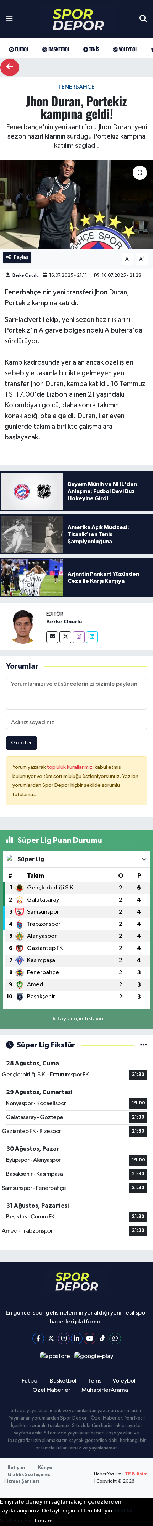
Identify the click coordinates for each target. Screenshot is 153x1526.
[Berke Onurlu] (23, 626)
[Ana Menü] (9, 19)
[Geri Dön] (10, 67)
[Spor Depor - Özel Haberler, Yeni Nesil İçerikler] (78, 19)
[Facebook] (38, 1338)
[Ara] (143, 19)
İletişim (16, 1467)
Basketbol (58, 49)
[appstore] (55, 1358)
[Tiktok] (102, 1338)
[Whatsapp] (115, 1338)
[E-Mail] (52, 637)
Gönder (21, 743)
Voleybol (127, 49)
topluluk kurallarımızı (71, 767)
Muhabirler (96, 1390)
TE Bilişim (136, 1474)
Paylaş (21, 257)
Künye (45, 1467)
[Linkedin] (92, 637)
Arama (119, 1390)
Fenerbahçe (77, 87)
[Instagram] (79, 637)
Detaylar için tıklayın (76, 1019)
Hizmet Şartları (21, 1481)
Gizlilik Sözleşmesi (29, 1475)
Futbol (21, 49)
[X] (51, 1338)
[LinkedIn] (77, 1338)
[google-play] (94, 1358)
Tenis (93, 49)
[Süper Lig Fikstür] (143, 1045)
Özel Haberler (51, 1390)
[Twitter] (65, 637)
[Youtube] (89, 1338)
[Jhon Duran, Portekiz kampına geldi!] (76, 204)
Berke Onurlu (25, 275)
